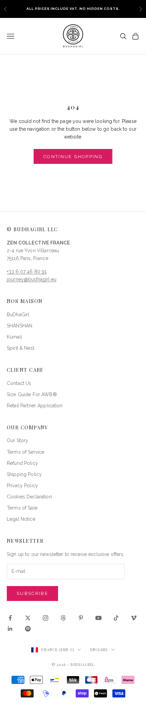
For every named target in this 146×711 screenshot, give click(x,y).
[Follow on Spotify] (27, 628)
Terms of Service (25, 452)
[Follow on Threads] (63, 618)
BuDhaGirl (18, 314)
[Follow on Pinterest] (80, 618)
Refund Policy (22, 463)
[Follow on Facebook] (10, 618)
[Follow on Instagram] (45, 618)
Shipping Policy (24, 474)
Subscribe (32, 593)
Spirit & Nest (20, 348)
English (99, 649)
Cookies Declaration (29, 496)
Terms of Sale (22, 508)
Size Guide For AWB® (32, 394)
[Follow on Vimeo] (133, 618)
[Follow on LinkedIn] (10, 628)
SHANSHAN (19, 325)
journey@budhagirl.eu (31, 279)
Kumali (14, 337)
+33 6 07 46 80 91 (27, 271)
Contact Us (19, 383)
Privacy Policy (22, 485)
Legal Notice (21, 519)
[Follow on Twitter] (27, 618)
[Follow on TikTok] (116, 618)
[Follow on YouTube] (98, 618)
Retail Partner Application (35, 405)
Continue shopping (73, 156)
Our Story (17, 440)
